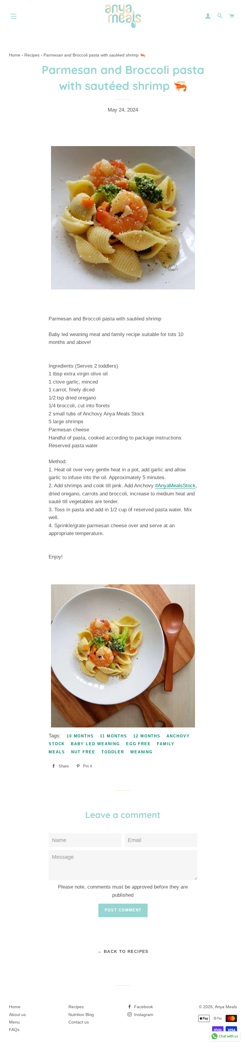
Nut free (83, 752)
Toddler (112, 752)
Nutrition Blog (81, 1014)
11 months (113, 736)
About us (17, 1014)
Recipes (76, 1006)
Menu (14, 1022)
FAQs (14, 1029)
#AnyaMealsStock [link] (175, 485)
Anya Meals (226, 1006)
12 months (147, 736)
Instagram (143, 1014)
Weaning (141, 752)
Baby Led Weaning (95, 744)
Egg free (138, 744)
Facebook (143, 1006)
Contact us (78, 1022)
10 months (80, 736)
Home (14, 1006)
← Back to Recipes (123, 951)
